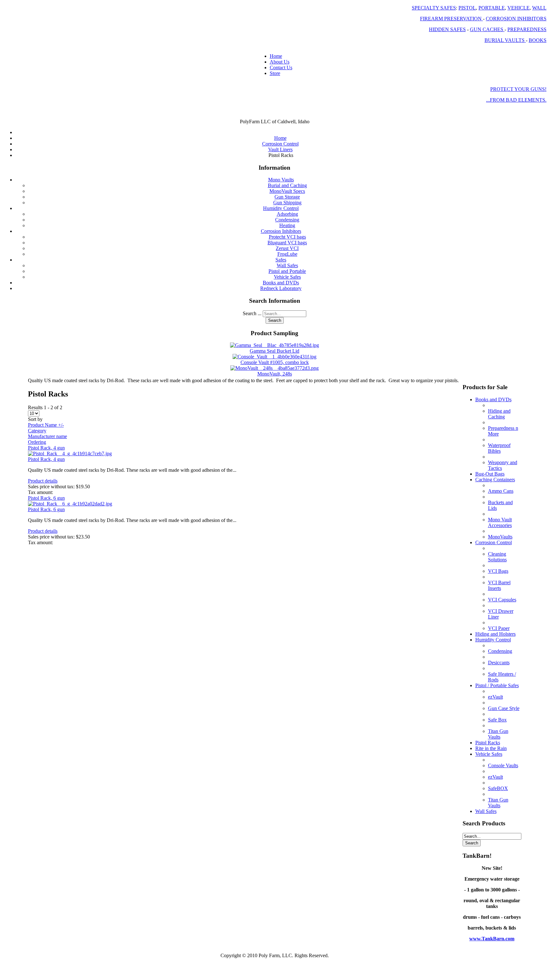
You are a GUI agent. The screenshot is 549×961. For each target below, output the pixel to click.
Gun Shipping (287, 202)
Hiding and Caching (499, 413)
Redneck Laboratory (281, 288)
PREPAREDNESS (526, 29)
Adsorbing (287, 214)
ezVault (495, 697)
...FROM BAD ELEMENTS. (516, 100)
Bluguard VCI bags (287, 242)
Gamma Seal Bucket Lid (274, 351)
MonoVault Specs (287, 191)
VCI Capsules (502, 599)
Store (275, 73)
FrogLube (287, 254)
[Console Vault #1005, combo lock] (274, 356)
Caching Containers (495, 479)
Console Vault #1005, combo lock (275, 362)
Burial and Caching (287, 185)
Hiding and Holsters (495, 634)
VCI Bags (498, 571)
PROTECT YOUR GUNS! (518, 89)
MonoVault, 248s (274, 373)
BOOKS (537, 40)
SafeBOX (498, 788)
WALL (539, 7)
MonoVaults (500, 536)
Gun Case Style (503, 708)
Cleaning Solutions (497, 556)
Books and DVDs (281, 282)
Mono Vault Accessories (500, 522)
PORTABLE (491, 7)
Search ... (252, 313)
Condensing (287, 219)
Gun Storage (287, 197)
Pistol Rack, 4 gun (46, 447)
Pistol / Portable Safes (497, 685)
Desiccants (499, 662)
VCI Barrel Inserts (499, 585)
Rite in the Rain (491, 748)
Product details (43, 481)
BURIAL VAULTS (505, 40)
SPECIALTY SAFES (434, 7)
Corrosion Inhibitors (281, 231)
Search (274, 320)
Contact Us (281, 67)
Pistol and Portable (287, 271)
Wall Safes (287, 265)
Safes (280, 259)
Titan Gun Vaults (498, 734)
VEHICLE (518, 7)
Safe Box (497, 719)
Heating (287, 225)
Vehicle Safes (287, 277)
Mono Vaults (281, 179)
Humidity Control (281, 208)
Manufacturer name (47, 436)
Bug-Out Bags (490, 474)
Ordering (37, 442)
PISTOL (467, 7)
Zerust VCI (287, 248)
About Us (279, 61)
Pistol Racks (487, 742)
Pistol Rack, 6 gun (46, 498)
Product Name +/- (46, 425)
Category (37, 430)
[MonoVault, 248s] (274, 368)
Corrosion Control (493, 542)
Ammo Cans (500, 491)
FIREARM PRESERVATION (451, 18)
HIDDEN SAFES (447, 29)
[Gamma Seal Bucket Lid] (274, 345)
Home (276, 56)
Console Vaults (503, 765)
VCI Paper (499, 628)
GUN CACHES (487, 29)
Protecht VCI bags (287, 237)
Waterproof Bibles (499, 448)
